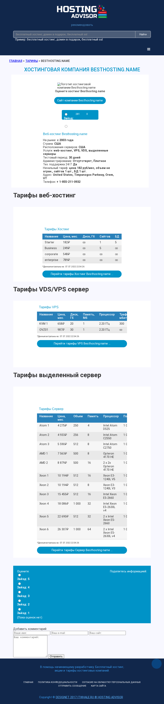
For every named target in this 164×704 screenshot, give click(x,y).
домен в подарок (68, 39)
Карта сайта (98, 686)
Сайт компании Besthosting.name (80, 100)
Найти (143, 34)
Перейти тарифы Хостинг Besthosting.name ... (82, 274)
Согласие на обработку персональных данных (111, 682)
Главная (28, 682)
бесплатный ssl (92, 39)
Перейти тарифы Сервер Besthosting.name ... (82, 550)
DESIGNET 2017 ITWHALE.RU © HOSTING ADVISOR (89, 697)
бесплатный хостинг (41, 39)
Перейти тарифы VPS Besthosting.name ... (82, 343)
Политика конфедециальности (57, 682)
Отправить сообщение (72, 686)
